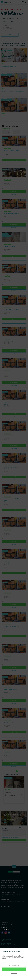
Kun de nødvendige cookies (14, 965)
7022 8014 (5, 927)
